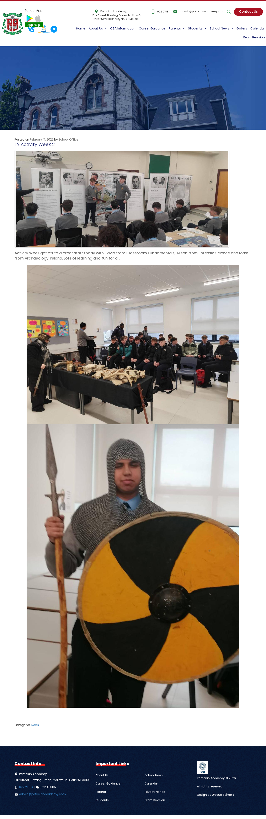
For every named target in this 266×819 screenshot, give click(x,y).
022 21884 (163, 11)
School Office (69, 139)
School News (154, 775)
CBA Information (122, 28)
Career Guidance (152, 28)
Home (80, 28)
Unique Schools (223, 795)
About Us (96, 28)
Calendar (257, 28)
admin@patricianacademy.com (202, 11)
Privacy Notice (155, 792)
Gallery (241, 28)
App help (33, 25)
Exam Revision (254, 37)
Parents (101, 792)
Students (102, 800)
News (35, 725)
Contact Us (248, 11)
